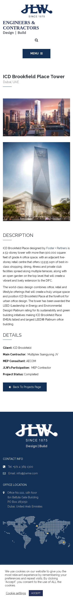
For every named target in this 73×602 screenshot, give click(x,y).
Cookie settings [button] (16, 593)
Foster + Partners (56, 248)
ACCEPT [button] (35, 593)
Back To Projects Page (27, 387)
